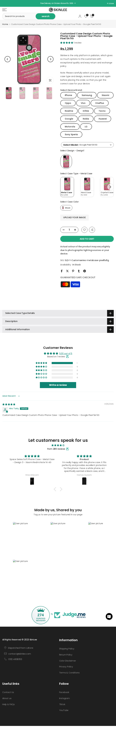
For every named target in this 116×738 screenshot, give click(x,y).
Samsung (87, 95)
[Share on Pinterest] (73, 271)
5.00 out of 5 (65, 353)
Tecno (102, 110)
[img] (8, 404)
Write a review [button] (58, 385)
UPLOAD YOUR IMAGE (74, 217)
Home (5, 24)
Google (69, 118)
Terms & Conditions (69, 672)
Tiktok (62, 704)
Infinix (86, 110)
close (6, 3)
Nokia (86, 118)
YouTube (64, 710)
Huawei (103, 118)
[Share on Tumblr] (78, 271)
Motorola (70, 126)
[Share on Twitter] (67, 271)
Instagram (64, 698)
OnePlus (99, 103)
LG (86, 126)
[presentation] (110, 187)
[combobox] (87, 144)
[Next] (50, 59)
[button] (67, 42)
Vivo (83, 103)
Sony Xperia (71, 134)
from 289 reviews (56, 448)
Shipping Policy (66, 648)
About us (6, 698)
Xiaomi (105, 95)
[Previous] (8, 59)
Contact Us (8, 692)
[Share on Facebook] (61, 271)
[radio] (66, 161)
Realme (69, 110)
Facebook (64, 692)
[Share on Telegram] (84, 271)
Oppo (68, 103)
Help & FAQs (8, 704)
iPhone (68, 95)
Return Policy (65, 654)
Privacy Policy (66, 666)
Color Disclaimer (67, 660)
